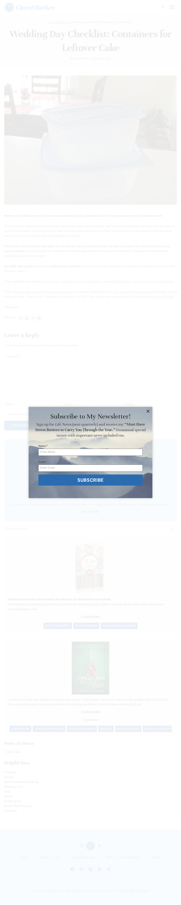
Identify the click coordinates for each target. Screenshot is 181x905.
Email (42, 462)
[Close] (147, 411)
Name (43, 446)
